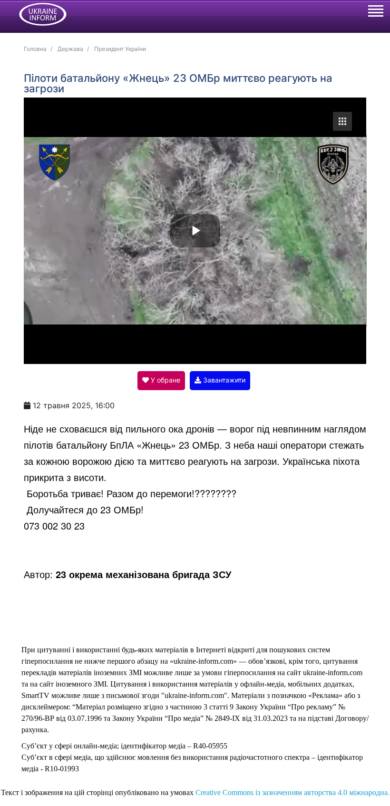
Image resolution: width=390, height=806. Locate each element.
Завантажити (223, 380)
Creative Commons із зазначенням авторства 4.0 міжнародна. (292, 792)
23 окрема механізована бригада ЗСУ (143, 574)
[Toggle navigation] (375, 12)
